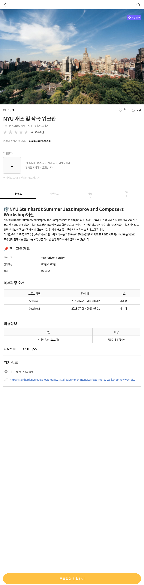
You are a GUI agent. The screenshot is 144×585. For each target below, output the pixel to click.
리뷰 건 (39, 132)
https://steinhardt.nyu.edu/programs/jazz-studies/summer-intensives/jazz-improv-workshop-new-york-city (72, 379)
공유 (138, 110)
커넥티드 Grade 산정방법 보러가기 (21, 177)
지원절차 (136, 17)
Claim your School (39, 141)
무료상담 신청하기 (72, 578)
